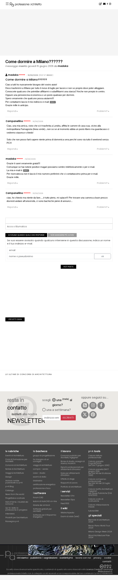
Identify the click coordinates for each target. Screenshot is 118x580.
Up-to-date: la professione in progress (16, 509)
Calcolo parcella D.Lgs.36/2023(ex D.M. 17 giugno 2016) (98, 463)
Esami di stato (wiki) (70, 516)
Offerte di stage (68, 479)
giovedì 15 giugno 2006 (40, 66)
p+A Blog (9, 486)
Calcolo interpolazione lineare (98, 505)
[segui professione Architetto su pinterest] (93, 414)
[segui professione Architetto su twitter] (84, 414)
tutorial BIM (93, 510)
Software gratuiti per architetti (42, 510)
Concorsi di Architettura (16, 465)
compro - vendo (40, 469)
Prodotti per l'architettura (16, 517)
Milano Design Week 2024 (100, 531)
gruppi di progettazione (44, 455)
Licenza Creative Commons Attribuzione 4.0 (100, 570)
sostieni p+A (66, 557)
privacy (97, 557)
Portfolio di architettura (71, 486)
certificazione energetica (44, 484)
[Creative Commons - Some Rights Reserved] (59, 566)
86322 (49, 75)
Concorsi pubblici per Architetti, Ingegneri (71, 456)
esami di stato (39, 476)
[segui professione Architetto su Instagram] (93, 405)
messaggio (11, 66)
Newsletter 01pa (68, 499)
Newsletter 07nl (67, 495)
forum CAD (38, 497)
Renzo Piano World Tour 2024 (99, 526)
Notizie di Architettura (15, 469)
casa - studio (39, 473)
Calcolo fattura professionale (95, 456)
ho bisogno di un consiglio (41, 460)
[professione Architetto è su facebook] (101, 405)
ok (102, 256)
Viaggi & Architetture (14, 473)
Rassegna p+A (12, 521)
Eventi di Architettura (14, 455)
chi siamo (22, 557)
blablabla (37, 480)
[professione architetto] (27, 5)
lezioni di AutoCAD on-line (45, 501)
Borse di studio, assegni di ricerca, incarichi (73, 462)
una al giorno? (62, 402)
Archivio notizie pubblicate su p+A (14, 481)
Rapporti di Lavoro (69, 482)
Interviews (10, 513)
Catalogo (9, 490)
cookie (107, 557)
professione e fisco (42, 488)
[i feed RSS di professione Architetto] (84, 405)
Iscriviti (68, 417)
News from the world (14, 494)
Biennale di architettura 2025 (99, 520)
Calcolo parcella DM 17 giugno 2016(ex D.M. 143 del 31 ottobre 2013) (99, 472)
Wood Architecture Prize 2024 (99, 536)
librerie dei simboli (41, 505)
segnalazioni (50, 557)
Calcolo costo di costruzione (95, 500)
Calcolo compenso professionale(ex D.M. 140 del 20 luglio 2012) (99, 482)
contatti (106, 561)
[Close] (2, 579)
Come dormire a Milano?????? (26, 79)
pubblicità (36, 557)
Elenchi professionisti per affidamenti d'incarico (72, 468)
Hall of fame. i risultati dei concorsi (16, 503)
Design (8, 476)
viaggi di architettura (42, 465)
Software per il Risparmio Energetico (44, 516)
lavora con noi (83, 557)
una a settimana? (58, 410)
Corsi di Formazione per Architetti (16, 460)
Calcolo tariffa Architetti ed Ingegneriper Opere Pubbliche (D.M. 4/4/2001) (100, 492)
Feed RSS (65, 503)
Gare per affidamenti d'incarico (70, 474)
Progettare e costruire (15, 498)
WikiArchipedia (67, 512)
